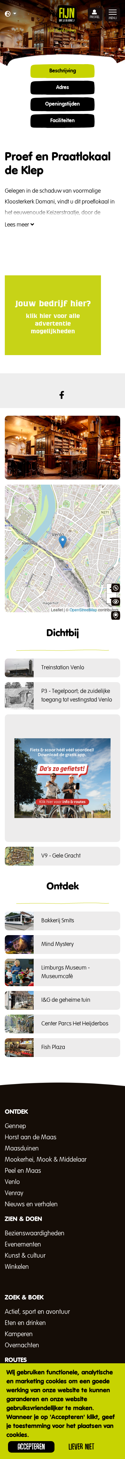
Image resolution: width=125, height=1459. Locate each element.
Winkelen (17, 1267)
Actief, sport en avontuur (37, 1312)
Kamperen (19, 1334)
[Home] (62, 19)
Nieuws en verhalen (31, 1204)
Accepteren (31, 1446)
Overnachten (22, 1345)
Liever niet (81, 1446)
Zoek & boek (115, 615)
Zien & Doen (115, 601)
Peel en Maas (23, 1171)
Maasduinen (22, 1148)
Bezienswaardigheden (34, 1233)
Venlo (12, 1182)
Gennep (15, 1126)
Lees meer (17, 225)
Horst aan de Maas (30, 1137)
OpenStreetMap (83, 609)
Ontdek (115, 588)
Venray (14, 1193)
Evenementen (23, 1244)
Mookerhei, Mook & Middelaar (46, 1160)
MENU (113, 18)
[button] (10, 14)
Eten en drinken (25, 1323)
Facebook (61, 395)
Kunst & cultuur (25, 1256)
